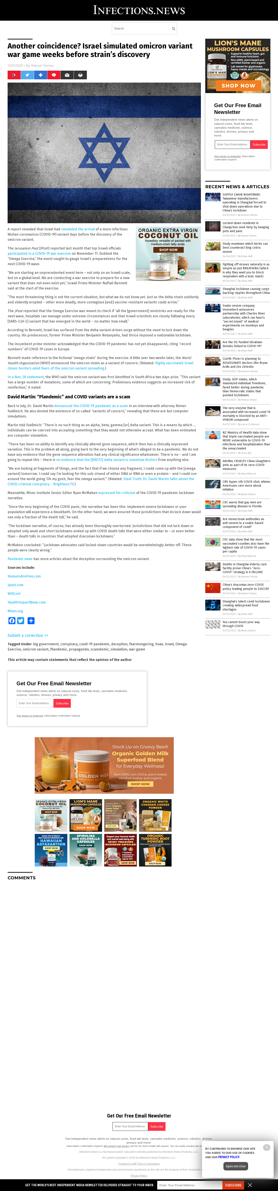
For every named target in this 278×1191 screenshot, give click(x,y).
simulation (119, 649)
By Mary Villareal (247, 473)
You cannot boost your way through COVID (241, 624)
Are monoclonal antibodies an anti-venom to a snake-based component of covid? (243, 523)
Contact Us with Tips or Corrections (139, 1163)
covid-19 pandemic (94, 644)
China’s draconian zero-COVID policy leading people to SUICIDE (246, 587)
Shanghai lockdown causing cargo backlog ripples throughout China (246, 291)
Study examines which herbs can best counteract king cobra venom (245, 247)
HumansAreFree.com (24, 576)
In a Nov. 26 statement (26, 377)
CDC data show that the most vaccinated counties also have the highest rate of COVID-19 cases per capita (246, 545)
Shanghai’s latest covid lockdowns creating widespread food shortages (246, 605)
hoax (159, 644)
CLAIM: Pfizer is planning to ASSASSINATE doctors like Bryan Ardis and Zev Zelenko (245, 362)
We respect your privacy (117, 1146)
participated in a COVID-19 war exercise (39, 253)
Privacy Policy (139, 1175)
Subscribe (233, 1185)
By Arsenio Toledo (248, 215)
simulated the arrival (78, 229)
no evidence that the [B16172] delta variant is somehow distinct (106, 460)
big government (46, 644)
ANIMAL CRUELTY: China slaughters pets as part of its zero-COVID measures (246, 465)
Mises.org (15, 611)
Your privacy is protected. (30, 715)
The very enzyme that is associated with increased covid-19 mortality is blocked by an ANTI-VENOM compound (246, 414)
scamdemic (100, 649)
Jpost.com (15, 585)
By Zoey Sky (244, 453)
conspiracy (69, 644)
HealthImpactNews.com (27, 602)
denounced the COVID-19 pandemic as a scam (91, 406)
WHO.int (14, 594)
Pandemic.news (20, 559)
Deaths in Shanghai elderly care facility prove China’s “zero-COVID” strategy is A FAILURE (245, 568)
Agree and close (236, 1166)
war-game (137, 649)
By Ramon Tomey (247, 235)
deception (119, 644)
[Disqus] (104, 938)
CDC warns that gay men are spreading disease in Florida (242, 504)
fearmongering (141, 644)
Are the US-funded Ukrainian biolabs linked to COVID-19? (242, 344)
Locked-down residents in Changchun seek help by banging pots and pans (246, 227)
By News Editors (247, 494)
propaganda (79, 649)
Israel (169, 644)
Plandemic (58, 649)
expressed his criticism (116, 493)
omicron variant (35, 649)
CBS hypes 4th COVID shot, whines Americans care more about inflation (246, 485)
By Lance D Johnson (248, 424)
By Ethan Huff (245, 256)
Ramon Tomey (42, 66)
